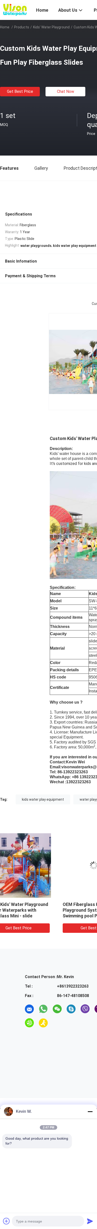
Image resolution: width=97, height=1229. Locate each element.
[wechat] (57, 1009)
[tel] (57, 1022)
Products (21, 27)
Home (4, 27)
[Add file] (6, 1221)
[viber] (85, 1009)
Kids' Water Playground (51, 27)
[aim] (43, 1022)
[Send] (90, 1221)
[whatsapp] (43, 1009)
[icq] (29, 1022)
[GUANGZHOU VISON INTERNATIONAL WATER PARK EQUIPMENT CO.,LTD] (15, 9)
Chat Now (65, 91)
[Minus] (90, 1112)
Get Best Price (20, 91)
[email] (29, 1009)
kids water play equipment (43, 799)
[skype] (71, 1009)
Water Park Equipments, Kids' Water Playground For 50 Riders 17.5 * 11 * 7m (36, 910)
